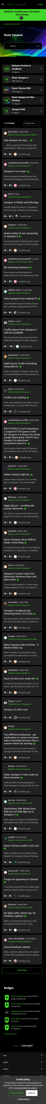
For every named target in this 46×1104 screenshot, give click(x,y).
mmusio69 (12, 602)
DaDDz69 (12, 531)
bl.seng (11, 726)
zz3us (10, 389)
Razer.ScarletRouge (18, 996)
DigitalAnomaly (17, 1011)
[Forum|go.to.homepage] (16, 5)
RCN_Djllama (16, 1018)
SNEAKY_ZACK (14, 290)
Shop (5, 1055)
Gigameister (13, 355)
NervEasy (12, 497)
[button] (23, 1099)
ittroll (10, 194)
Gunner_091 (13, 870)
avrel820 (11, 837)
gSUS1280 (12, 131)
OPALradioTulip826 (16, 938)
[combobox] (23, 46)
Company (6, 1076)
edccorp (11, 800)
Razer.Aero (15, 1026)
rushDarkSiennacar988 (18, 420)
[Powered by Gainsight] (23, 1046)
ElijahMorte (13, 670)
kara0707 (12, 466)
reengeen (12, 224)
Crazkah (11, 636)
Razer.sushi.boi (17, 1003)
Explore (5, 1062)
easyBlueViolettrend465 (18, 162)
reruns (10, 565)
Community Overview (12, 24)
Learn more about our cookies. (25, 1088)
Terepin (11, 321)
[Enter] (6, 46)
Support (5, 1069)
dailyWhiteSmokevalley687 (19, 259)
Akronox (11, 766)
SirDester (12, 904)
